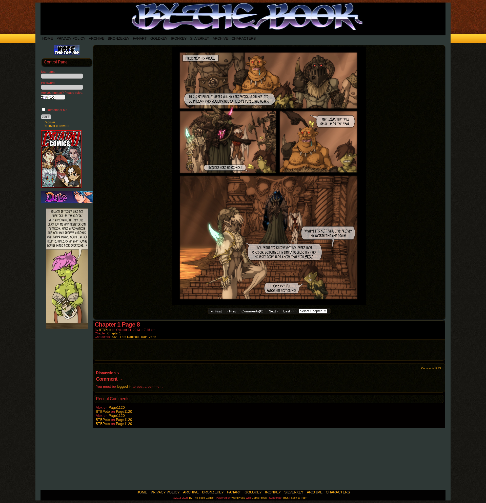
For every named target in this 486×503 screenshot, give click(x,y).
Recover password (56, 126)
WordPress (238, 497)
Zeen (152, 337)
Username (48, 72)
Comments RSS (431, 368)
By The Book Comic (201, 497)
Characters (244, 38)
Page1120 (117, 407)
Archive (96, 38)
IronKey (179, 38)
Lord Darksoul (129, 337)
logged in (124, 386)
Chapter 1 (114, 333)
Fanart (140, 38)
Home (47, 38)
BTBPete (105, 330)
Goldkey (158, 38)
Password (48, 83)
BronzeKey (118, 38)
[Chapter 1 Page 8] (269, 304)
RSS (286, 497)
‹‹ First (216, 311)
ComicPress (259, 497)
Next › (273, 311)
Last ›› (288, 311)
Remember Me (56, 110)
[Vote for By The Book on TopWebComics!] (66, 54)
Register (49, 122)
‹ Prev (231, 311)
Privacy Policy (70, 38)
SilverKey (199, 38)
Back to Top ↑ (299, 497)
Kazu (114, 337)
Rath (144, 337)
